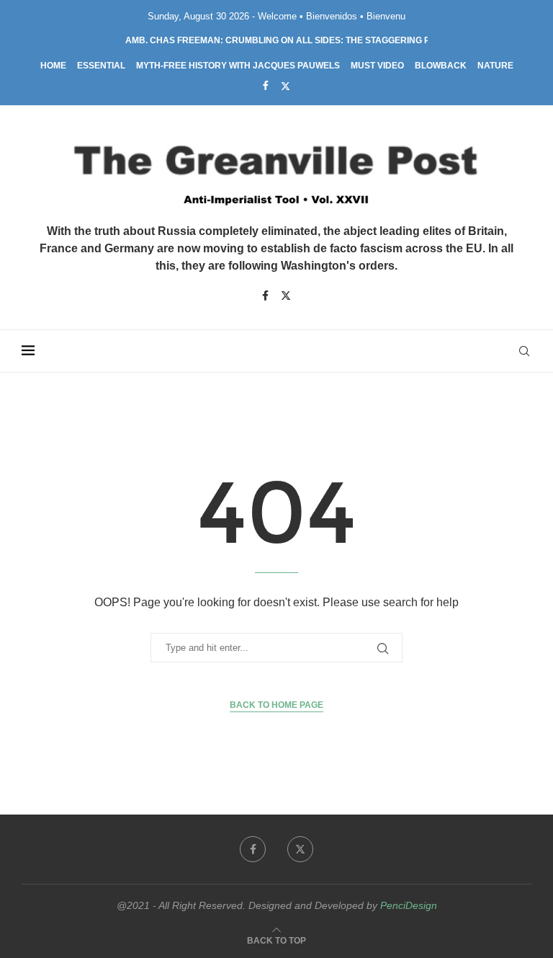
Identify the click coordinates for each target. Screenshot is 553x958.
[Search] (524, 351)
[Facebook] (266, 85)
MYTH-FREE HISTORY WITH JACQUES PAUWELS (238, 66)
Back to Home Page (276, 705)
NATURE (495, 66)
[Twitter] (285, 86)
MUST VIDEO (377, 66)
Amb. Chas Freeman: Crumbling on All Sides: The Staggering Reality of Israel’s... (323, 40)
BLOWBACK (441, 66)
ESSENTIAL (101, 66)
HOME (53, 66)
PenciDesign (408, 905)
